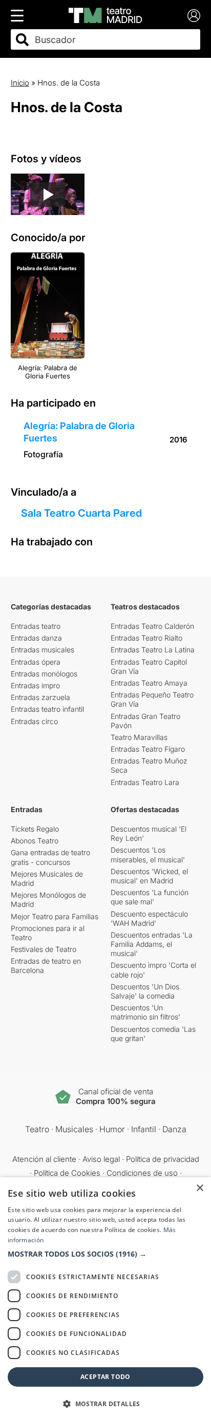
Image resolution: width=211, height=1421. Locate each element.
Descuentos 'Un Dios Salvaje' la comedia (145, 991)
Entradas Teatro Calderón (152, 626)
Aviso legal (101, 1159)
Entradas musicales (42, 649)
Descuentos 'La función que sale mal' (149, 897)
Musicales (74, 1129)
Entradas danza (36, 637)
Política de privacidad (162, 1159)
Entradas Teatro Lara (145, 782)
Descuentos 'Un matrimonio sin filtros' (145, 1012)
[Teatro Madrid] (105, 15)
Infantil (143, 1129)
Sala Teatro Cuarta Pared (81, 513)
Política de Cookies (67, 1173)
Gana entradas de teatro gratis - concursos (50, 857)
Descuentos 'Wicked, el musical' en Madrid (149, 876)
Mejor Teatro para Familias (54, 916)
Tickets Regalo (35, 828)
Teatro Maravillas (139, 737)
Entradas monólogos (44, 673)
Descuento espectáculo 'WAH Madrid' (149, 918)
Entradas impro (35, 685)
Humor (112, 1129)
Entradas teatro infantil (47, 709)
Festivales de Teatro (43, 949)
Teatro (37, 1129)
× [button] (199, 1188)
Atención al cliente (44, 1159)
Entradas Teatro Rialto (146, 637)
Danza (174, 1129)
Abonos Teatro (34, 840)
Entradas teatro (35, 626)
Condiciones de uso (142, 1173)
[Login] (193, 15)
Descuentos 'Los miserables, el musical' (148, 854)
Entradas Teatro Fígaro (148, 749)
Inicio (20, 83)
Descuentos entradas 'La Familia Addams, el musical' (152, 944)
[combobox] (115, 39)
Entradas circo (34, 721)
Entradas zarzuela (40, 697)
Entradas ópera (35, 662)
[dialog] (105, 1299)
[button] (105, 1254)
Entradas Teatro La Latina (153, 649)
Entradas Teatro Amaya (149, 682)
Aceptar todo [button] (105, 1376)
